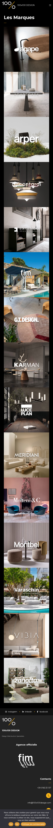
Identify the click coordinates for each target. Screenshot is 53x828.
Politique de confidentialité (33, 824)
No (17, 824)
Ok (11, 824)
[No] (49, 818)
